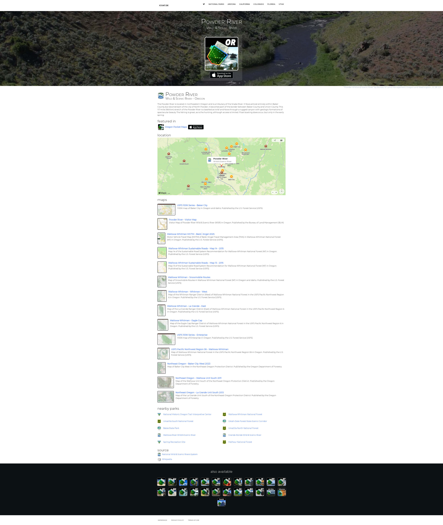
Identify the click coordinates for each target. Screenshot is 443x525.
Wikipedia (167, 459)
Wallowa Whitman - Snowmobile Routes (189, 277)
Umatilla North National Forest (243, 428)
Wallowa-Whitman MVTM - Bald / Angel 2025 (190, 234)
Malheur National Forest (240, 442)
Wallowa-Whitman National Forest (245, 414)
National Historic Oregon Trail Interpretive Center (187, 414)
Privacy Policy (177, 520)
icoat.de (163, 5)
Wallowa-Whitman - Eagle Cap (186, 320)
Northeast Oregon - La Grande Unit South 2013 (200, 392)
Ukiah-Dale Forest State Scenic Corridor (247, 421)
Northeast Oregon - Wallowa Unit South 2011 (199, 378)
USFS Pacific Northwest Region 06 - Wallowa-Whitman (199, 349)
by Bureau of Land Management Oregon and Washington (387, 87)
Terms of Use (193, 520)
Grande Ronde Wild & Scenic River (244, 435)
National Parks (216, 4)
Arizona (232, 4)
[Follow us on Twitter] (204, 4)
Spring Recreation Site (174, 442)
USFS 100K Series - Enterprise (192, 335)
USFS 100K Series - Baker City (192, 205)
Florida (271, 4)
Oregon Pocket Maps (176, 127)
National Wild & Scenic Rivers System (180, 454)
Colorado (258, 4)
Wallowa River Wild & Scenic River (179, 435)
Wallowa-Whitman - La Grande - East (186, 306)
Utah (281, 4)
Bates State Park (171, 428)
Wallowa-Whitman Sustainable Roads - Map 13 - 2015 (195, 263)
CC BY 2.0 (436, 87)
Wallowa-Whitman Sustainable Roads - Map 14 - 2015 (196, 248)
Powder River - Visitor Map (183, 219)
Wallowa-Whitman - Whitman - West (187, 291)
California (244, 4)
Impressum (162, 520)
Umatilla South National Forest (178, 421)
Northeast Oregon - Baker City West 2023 (188, 363)
